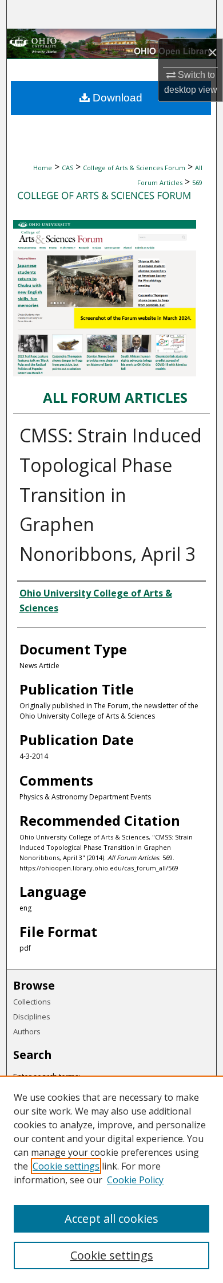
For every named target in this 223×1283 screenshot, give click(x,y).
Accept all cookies (111, 1218)
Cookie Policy (135, 1180)
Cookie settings (66, 1166)
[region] (111, 1179)
